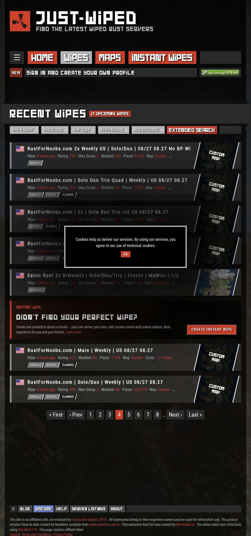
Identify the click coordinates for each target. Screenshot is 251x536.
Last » (195, 414)
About (117, 509)
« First (56, 414)
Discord (43, 509)
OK (125, 254)
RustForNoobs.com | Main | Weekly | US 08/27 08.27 (90, 350)
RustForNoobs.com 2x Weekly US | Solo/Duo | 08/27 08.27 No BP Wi (109, 148)
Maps (110, 57)
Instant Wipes (162, 57)
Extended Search (192, 130)
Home (42, 57)
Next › (175, 414)
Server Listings (89, 509)
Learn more (73, 332)
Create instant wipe (211, 329)
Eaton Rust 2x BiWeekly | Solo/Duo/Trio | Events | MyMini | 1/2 (103, 275)
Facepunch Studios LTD (87, 520)
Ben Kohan (183, 524)
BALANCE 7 (26, 530)
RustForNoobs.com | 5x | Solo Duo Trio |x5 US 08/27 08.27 (98, 212)
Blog (25, 509)
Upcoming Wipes (112, 114)
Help (62, 509)
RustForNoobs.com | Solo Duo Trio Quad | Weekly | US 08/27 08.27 (107, 180)
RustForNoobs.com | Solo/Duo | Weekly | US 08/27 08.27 (95, 382)
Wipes (76, 57)
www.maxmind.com (102, 524)
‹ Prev (76, 414)
